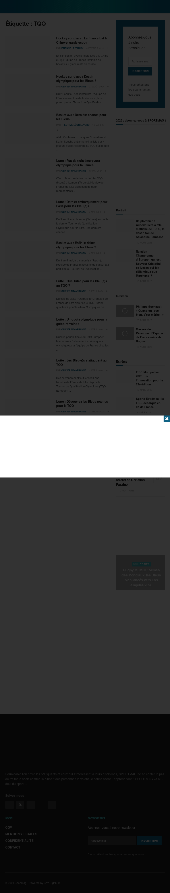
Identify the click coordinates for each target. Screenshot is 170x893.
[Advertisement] (85, 446)
